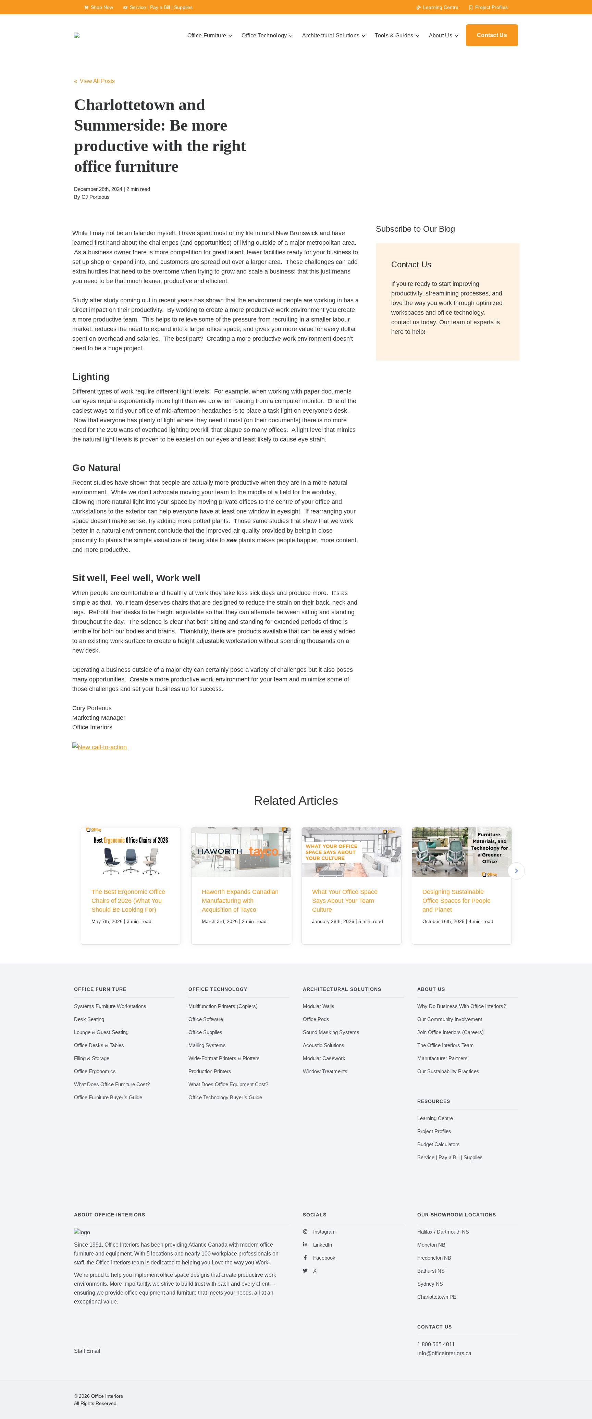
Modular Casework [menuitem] (324, 1058)
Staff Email (87, 1351)
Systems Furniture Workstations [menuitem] (110, 1006)
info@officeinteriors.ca (444, 1353)
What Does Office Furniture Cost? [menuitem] (112, 1084)
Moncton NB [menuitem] (431, 1245)
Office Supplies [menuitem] (205, 1032)
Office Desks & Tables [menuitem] (99, 1045)
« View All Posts (94, 81)
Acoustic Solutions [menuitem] (323, 1045)
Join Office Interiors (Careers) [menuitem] (450, 1032)
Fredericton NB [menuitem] (434, 1258)
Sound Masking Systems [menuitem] (331, 1032)
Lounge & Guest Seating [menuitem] (101, 1032)
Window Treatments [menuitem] (325, 1071)
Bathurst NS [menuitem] (431, 1271)
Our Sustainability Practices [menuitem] (448, 1071)
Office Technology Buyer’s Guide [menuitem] (225, 1097)
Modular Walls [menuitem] (318, 1006)
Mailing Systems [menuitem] (207, 1045)
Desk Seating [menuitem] (89, 1019)
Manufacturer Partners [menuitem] (442, 1058)
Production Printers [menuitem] (209, 1071)
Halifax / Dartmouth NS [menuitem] (443, 1232)
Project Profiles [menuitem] (434, 1131)
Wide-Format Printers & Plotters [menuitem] (224, 1058)
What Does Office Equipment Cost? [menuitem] (228, 1084)
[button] (516, 871)
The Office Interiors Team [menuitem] (445, 1045)
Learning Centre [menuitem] (435, 1118)
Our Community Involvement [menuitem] (449, 1019)
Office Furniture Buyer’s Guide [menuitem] (108, 1097)
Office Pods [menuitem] (316, 1019)
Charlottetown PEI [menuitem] (437, 1297)
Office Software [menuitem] (205, 1019)
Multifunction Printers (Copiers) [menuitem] (223, 1006)
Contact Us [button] (492, 35)
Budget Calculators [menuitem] (438, 1144)
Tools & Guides (394, 35)
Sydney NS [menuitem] (430, 1284)
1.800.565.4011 (436, 1344)
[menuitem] (98, 7)
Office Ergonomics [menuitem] (95, 1071)
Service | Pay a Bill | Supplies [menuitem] (450, 1157)
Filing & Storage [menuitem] (91, 1058)
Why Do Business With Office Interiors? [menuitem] (461, 1006)
